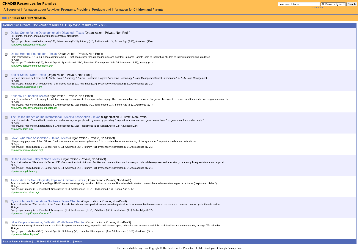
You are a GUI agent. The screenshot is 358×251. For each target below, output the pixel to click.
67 (64, 241)
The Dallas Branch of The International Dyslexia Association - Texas (55, 117)
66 (61, 241)
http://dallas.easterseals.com (26, 86)
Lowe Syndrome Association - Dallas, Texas (40, 138)
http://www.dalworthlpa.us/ (25, 234)
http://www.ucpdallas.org (24, 171)
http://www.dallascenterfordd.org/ (28, 44)
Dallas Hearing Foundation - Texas (34, 53)
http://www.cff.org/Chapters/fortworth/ (31, 213)
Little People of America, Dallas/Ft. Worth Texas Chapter (48, 222)
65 (58, 241)
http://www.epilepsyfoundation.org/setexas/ (34, 107)
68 (68, 241)
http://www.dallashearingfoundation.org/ (32, 65)
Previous (26, 241)
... (35, 241)
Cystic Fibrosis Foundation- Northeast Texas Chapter (46, 201)
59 (38, 241)
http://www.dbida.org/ (22, 129)
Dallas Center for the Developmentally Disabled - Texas (47, 32)
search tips (318, 7)
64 (54, 241)
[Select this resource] (6, 33)
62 (48, 241)
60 (41, 241)
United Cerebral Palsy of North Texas (35, 159)
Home (5, 17)
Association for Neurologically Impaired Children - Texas (48, 180)
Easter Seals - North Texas (28, 74)
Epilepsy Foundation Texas (29, 96)
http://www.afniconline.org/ (25, 192)
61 (44, 241)
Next (77, 241)
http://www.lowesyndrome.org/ (27, 150)
